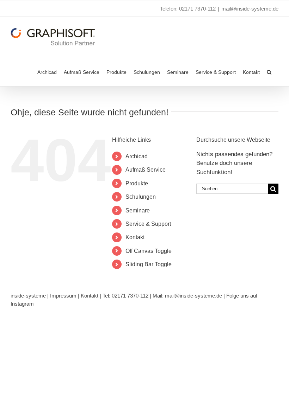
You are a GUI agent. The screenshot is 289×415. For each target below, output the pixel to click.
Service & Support (148, 224)
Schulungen (140, 197)
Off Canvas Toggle (148, 251)
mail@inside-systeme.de (249, 9)
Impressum (63, 296)
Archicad (136, 156)
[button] (269, 71)
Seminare (137, 210)
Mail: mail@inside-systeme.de (187, 296)
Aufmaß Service (145, 170)
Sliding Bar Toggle (148, 264)
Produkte (136, 183)
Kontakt (134, 237)
